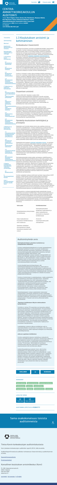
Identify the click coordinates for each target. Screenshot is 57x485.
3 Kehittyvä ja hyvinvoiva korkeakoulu (8, 128)
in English (19, 476)
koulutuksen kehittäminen (46, 383)
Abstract (6, 43)
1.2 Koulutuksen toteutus (8, 68)
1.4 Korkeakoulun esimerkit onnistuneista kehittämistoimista (9, 81)
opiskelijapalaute (21, 386)
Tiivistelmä (7, 37)
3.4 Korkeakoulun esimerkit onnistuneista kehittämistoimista (9, 158)
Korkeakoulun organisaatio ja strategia (8, 53)
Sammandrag (7, 40)
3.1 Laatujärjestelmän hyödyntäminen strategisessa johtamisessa (9, 134)
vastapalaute (49, 389)
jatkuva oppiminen (21, 383)
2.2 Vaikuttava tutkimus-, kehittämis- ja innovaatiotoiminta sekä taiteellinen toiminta (9, 105)
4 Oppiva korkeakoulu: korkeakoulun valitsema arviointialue (7, 166)
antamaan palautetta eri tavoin (38, 142)
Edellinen (23, 372)
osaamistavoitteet (21, 389)
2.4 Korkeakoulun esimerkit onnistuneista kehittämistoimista (9, 122)
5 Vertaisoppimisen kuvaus (9, 176)
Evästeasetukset (6, 460)
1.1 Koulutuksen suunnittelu (8, 63)
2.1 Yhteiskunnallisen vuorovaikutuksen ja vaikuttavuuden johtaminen (9, 94)
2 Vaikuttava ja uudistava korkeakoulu (8, 87)
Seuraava (47, 372)
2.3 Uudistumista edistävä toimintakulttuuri (9, 114)
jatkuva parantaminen (33, 383)
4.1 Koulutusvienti (9, 172)
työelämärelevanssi (39, 389)
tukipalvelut (30, 389)
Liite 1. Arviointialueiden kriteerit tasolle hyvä (8, 182)
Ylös (53, 422)
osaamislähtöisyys (38, 386)
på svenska (11, 476)
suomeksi (4, 476)
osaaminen (29, 386)
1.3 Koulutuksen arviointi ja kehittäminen (9, 74)
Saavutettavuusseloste (8, 457)
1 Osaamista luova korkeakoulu (7, 58)
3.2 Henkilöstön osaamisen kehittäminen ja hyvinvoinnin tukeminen (9, 143)
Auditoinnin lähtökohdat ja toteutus (8, 47)
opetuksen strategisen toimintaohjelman (38, 56)
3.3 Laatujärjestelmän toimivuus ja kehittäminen (9, 151)
